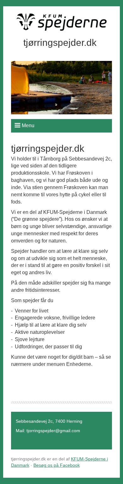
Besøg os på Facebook (56, 465)
